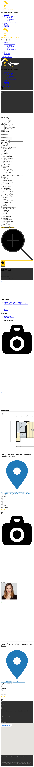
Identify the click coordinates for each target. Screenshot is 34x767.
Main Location (4, 117)
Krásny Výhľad (7, 169)
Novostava (6, 174)
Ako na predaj (7, 316)
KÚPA (8, 20)
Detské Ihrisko (7, 189)
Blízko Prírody (7, 156)
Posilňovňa (6, 210)
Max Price (3, 136)
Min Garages (4, 143)
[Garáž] (13, 119)
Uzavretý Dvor (7, 223)
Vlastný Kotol (7, 164)
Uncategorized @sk (9, 317)
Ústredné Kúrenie (8, 221)
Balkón (5, 152)
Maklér (3, 130)
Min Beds (3, 131)
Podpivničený (7, 172)
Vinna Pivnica (7, 224)
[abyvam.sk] (10, 9)
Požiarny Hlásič (7, 211)
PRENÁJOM (10, 19)
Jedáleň (5, 177)
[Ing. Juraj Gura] (10, 126)
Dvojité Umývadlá (8, 194)
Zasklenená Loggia (8, 161)
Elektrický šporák (7, 196)
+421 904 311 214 (7, 57)
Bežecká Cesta (7, 186)
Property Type (4, 123)
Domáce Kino (7, 193)
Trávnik (5, 218)
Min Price (3, 134)
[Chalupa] (13, 120)
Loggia (5, 159)
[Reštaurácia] (13, 123)
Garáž (5, 199)
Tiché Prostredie (7, 216)
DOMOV (6, 15)
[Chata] (13, 121)
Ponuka (3, 124)
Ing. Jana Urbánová (5, 409)
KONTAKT (7, 26)
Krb (4, 204)
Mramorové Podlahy (8, 208)
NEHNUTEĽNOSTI (9, 16)
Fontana (5, 197)
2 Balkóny (6, 163)
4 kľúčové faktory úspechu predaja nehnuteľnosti (16, 304)
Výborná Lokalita (8, 170)
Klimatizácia (7, 202)
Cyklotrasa (6, 188)
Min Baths (3, 133)
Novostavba (6, 155)
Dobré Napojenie (8, 158)
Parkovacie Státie (7, 148)
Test (4, 215)
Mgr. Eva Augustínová (6, 600)
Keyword (3, 145)
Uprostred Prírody (8, 181)
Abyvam (14, 600)
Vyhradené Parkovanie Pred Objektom (13, 175)
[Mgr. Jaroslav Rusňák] (10, 127)
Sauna (5, 150)
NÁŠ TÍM (6, 25)
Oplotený (5, 153)
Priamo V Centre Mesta (9, 147)
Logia (5, 205)
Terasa (5, 167)
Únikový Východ (7, 219)
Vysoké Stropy (7, 226)
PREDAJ (9, 17)
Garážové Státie (7, 180)
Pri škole (6, 166)
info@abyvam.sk (5, 722)
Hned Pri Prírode (8, 200)
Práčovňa (5, 213)
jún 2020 (6, 310)
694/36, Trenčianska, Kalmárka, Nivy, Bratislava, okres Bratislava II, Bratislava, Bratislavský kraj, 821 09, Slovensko (16, 492)
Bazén (5, 185)
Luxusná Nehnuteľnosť (9, 207)
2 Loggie (5, 178)
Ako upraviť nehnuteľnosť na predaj (13, 302)
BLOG (5, 23)
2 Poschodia (6, 183)
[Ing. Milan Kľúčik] (10, 128)
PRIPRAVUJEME (11, 22)
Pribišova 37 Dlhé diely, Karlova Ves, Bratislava (13, 682)
